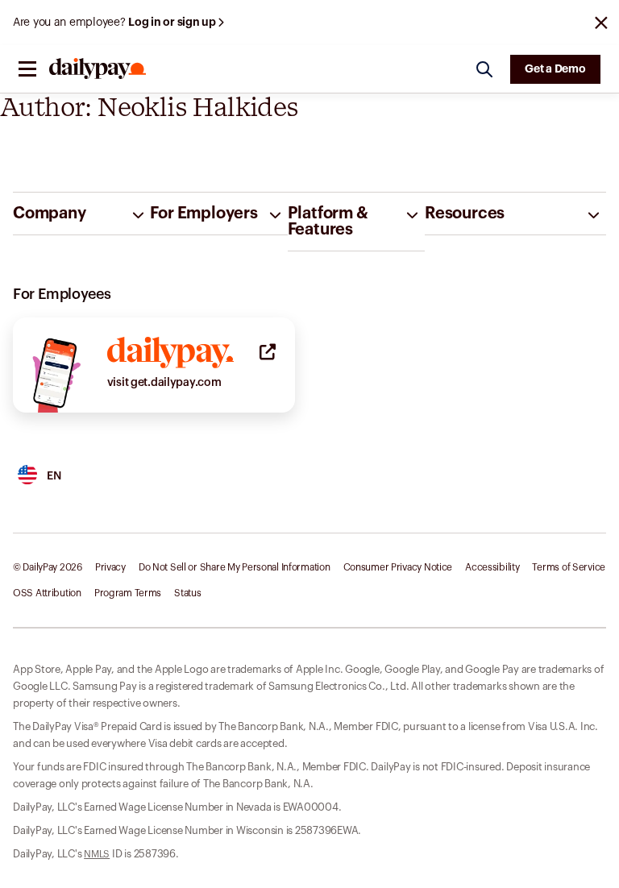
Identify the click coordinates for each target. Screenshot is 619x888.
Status (187, 593)
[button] (27, 69)
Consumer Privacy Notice (398, 567)
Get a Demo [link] (555, 69)
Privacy (110, 567)
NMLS (97, 854)
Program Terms (127, 593)
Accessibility (492, 567)
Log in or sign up (173, 22)
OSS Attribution (47, 593)
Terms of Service (568, 567)
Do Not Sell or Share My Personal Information (234, 567)
